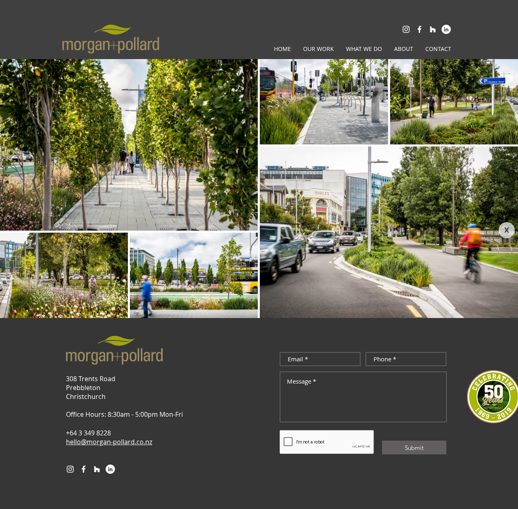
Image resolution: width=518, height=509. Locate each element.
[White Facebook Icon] (419, 29)
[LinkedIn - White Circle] (446, 29)
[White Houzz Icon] (432, 29)
